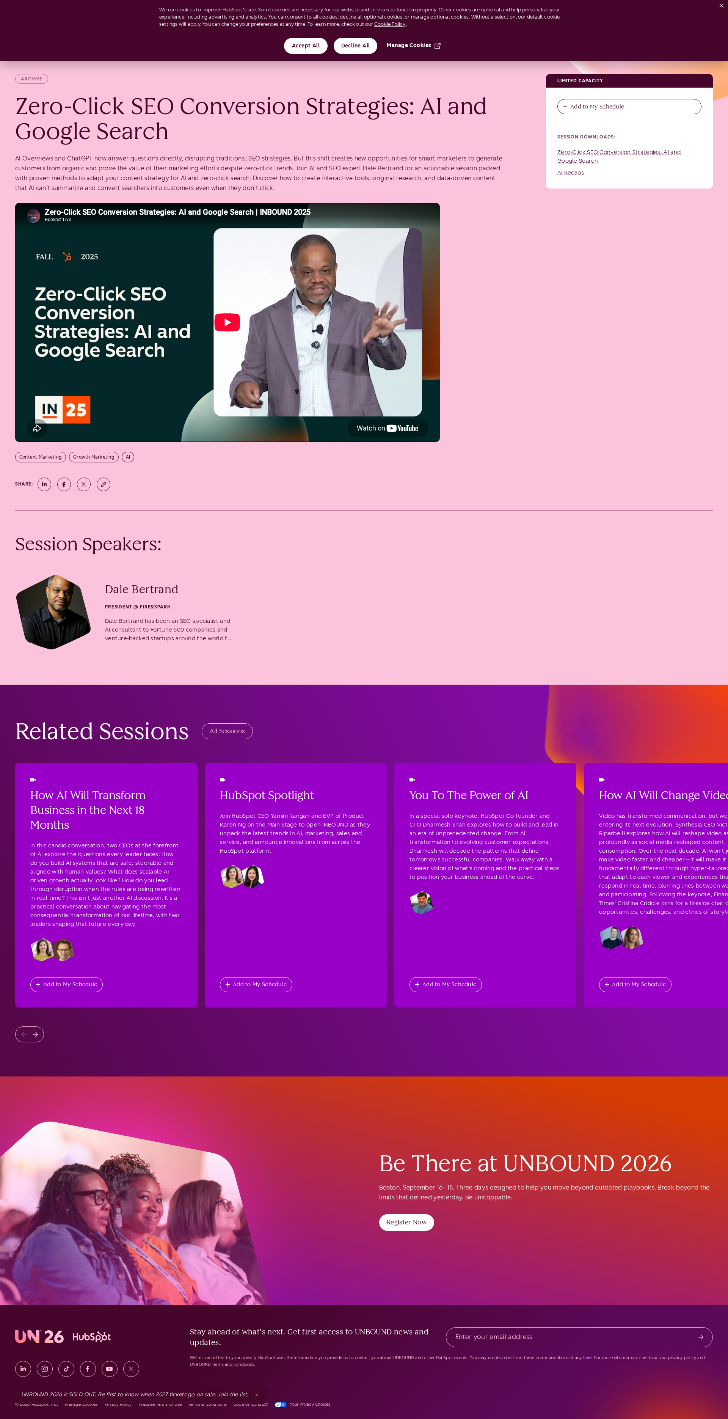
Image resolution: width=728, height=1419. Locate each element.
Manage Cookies (409, 45)
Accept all (306, 45)
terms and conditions (233, 1364)
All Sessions (227, 731)
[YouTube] (110, 1369)
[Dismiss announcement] (256, 1395)
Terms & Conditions (207, 1404)
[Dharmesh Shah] (422, 903)
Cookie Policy (390, 24)
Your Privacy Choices (310, 1404)
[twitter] (131, 1369)
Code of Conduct (251, 1404)
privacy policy (682, 1357)
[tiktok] (66, 1369)
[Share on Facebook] (64, 484)
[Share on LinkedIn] (44, 484)
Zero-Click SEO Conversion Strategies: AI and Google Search (619, 156)
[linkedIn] (23, 1369)
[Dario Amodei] (63, 950)
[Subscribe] (700, 1337)
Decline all (355, 45)
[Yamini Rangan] (42, 950)
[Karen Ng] (252, 876)
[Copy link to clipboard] (103, 484)
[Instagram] (45, 1369)
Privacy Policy (118, 1404)
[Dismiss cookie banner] (721, 4)
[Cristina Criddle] (632, 938)
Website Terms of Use (160, 1404)
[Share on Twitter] (84, 484)
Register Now (407, 1222)
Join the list (232, 1394)
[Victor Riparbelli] (611, 938)
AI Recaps (570, 172)
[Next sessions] (35, 1034)
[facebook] (88, 1369)
